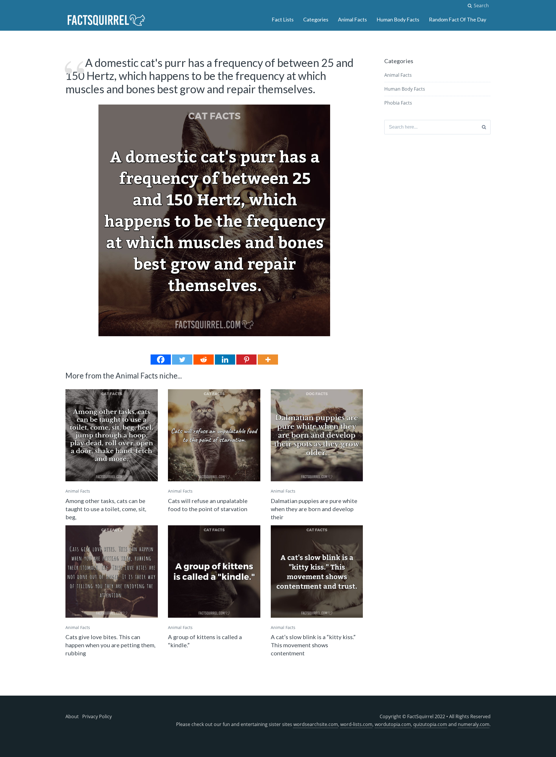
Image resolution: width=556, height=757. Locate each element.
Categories (315, 19)
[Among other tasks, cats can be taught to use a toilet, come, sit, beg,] (111, 435)
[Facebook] (161, 359)
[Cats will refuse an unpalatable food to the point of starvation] (214, 435)
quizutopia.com (430, 724)
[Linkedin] (225, 359)
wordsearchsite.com (315, 724)
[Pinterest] (246, 359)
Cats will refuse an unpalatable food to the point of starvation (208, 504)
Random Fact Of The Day (457, 19)
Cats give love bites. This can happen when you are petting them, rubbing (110, 645)
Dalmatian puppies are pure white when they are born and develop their (314, 508)
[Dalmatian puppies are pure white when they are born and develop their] (317, 435)
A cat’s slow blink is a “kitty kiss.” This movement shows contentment (313, 645)
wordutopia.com (393, 724)
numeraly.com (473, 724)
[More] (268, 359)
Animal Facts (352, 19)
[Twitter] (182, 359)
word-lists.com (356, 724)
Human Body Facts (397, 19)
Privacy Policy (97, 716)
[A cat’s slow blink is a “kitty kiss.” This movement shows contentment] (317, 571)
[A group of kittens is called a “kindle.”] (214, 571)
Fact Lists (283, 19)
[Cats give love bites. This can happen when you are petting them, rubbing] (111, 571)
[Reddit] (203, 359)
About (72, 716)
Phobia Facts (398, 103)
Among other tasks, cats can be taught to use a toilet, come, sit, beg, (105, 508)
